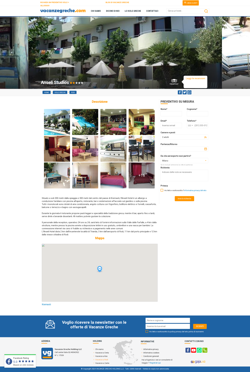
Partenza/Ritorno (169, 144)
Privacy (164, 186)
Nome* (164, 109)
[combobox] (190, 125)
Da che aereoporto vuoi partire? (176, 156)
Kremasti (46, 304)
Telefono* (191, 121)
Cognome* (192, 109)
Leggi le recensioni (195, 78)
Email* (164, 121)
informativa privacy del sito (195, 190)
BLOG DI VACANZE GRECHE (117, 2)
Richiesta (165, 167)
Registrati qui (155, 363)
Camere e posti (168, 132)
